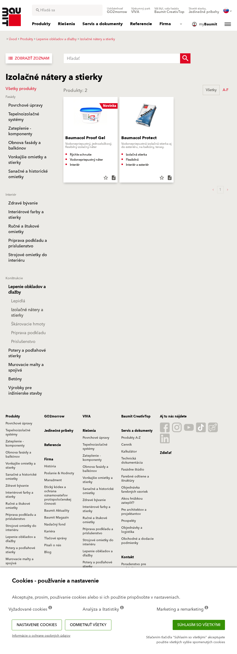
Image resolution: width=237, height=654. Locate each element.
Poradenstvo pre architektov (133, 566)
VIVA (86, 416)
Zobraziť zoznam (28, 58)
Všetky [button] (211, 90)
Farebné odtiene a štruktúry (135, 478)
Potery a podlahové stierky (20, 550)
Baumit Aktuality (56, 510)
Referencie (52, 445)
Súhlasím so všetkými (198, 625)
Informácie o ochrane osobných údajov (41, 636)
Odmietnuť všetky (88, 625)
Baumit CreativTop (135, 416)
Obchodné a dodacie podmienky (137, 541)
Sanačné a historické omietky (21, 477)
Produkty (13, 416)
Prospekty (128, 521)
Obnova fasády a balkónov (18, 454)
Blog (47, 552)
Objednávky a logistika (131, 530)
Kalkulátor (129, 451)
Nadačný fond (54, 524)
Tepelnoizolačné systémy (18, 432)
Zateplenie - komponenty (15, 443)
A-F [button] (225, 90)
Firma (48, 459)
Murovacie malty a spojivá (20, 561)
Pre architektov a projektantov (134, 512)
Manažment (53, 480)
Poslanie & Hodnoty (59, 473)
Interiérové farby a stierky (19, 495)
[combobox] (67, 10)
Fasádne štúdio (132, 469)
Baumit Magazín (56, 517)
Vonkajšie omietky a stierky (21, 466)
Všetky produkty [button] (21, 88)
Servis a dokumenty (137, 431)
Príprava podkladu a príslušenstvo (21, 517)
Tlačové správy (55, 538)
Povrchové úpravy (19, 423)
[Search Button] (185, 58)
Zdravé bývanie (17, 486)
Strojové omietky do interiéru (21, 528)
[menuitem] (117, 10)
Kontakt (127, 557)
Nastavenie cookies (37, 625)
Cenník (126, 444)
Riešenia (89, 431)
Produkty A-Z (130, 438)
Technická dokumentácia (132, 460)
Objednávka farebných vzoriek (134, 490)
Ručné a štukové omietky (18, 506)
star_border (106, 177)
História (50, 466)
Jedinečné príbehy (58, 431)
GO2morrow (54, 416)
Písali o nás (52, 545)
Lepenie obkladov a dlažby (21, 539)
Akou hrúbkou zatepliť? (132, 501)
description (113, 177)
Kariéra (49, 531)
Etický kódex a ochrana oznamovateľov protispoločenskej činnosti (57, 495)
